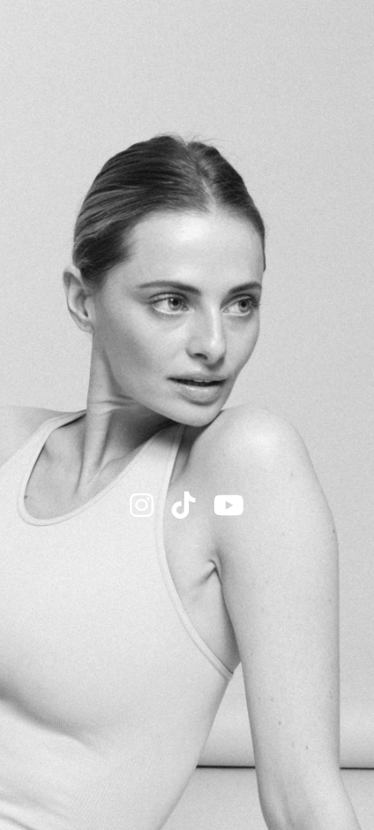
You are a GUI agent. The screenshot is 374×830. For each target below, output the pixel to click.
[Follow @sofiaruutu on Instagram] (141, 506)
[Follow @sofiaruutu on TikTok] (183, 506)
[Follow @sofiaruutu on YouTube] (228, 506)
